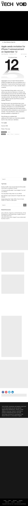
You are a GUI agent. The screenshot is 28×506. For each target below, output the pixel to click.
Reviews (15, 500)
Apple (8, 134)
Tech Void (3, 80)
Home (5, 500)
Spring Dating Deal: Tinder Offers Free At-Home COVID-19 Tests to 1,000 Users (12, 199)
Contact (13, 501)
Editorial (7, 501)
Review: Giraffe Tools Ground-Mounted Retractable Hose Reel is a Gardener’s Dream (13, 187)
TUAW (5, 122)
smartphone (17, 134)
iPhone (12, 134)
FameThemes (23, 503)
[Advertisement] (14, 26)
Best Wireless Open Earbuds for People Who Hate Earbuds (13, 196)
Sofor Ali (3, 217)
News (9, 132)
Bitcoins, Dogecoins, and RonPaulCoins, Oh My (15, 212)
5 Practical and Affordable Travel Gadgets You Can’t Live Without (13, 191)
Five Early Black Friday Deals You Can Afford (11, 193)
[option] (15, 42)
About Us (19, 501)
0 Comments (24, 54)
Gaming (20, 500)
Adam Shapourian (4, 54)
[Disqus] (14, 155)
